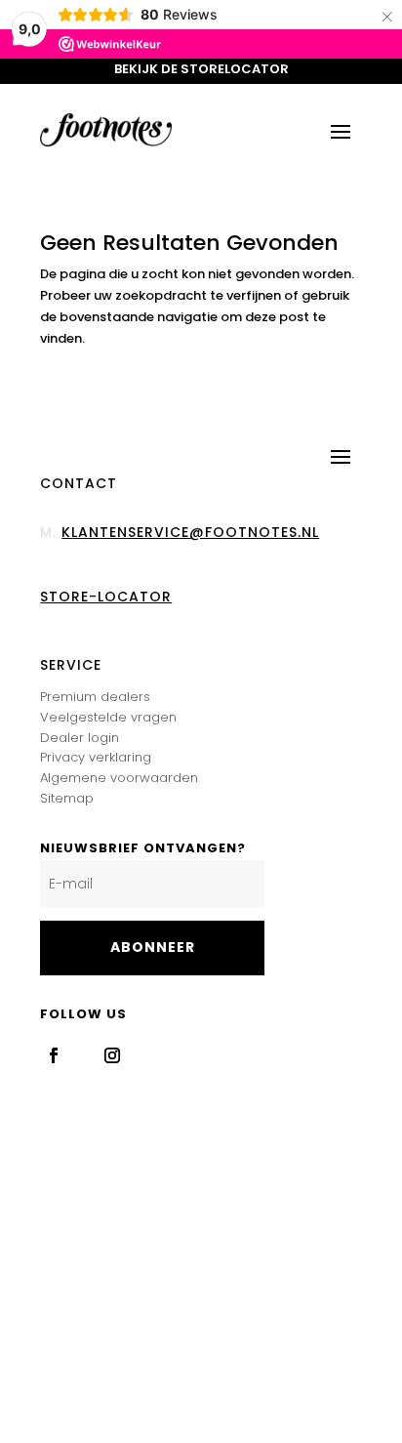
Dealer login (79, 737)
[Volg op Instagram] (112, 1055)
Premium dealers (95, 696)
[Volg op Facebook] (53, 1055)
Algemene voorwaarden (119, 777)
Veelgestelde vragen (108, 717)
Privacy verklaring (95, 757)
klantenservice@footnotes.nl (190, 532)
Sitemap (67, 798)
